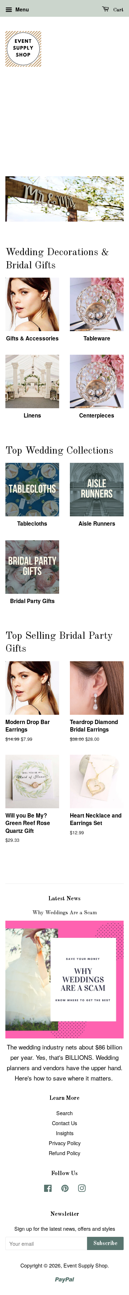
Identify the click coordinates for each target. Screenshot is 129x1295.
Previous (21, 198)
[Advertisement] (64, 129)
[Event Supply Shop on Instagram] (82, 1189)
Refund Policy (64, 1153)
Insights (64, 1133)
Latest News (64, 899)
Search (64, 1113)
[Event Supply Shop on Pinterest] (65, 1189)
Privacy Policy (65, 1143)
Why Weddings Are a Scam (64, 912)
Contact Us (64, 1123)
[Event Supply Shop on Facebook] (48, 1189)
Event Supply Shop (85, 1265)
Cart (118, 9)
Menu (21, 9)
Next (108, 198)
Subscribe (105, 1243)
